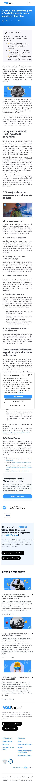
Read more (21, 392)
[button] (30, 3)
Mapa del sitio (5, 777)
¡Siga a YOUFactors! (17, 496)
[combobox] (29, 375)
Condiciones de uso (15, 777)
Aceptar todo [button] (18, 396)
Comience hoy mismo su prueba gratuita (16, 432)
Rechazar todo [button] (18, 401)
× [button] (31, 374)
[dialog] (17, 390)
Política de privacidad (28, 777)
